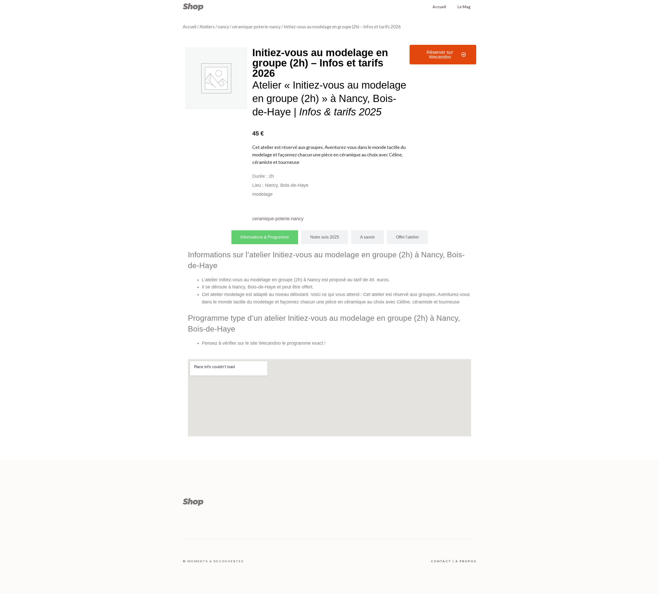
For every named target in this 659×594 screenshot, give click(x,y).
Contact (441, 561)
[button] (443, 54)
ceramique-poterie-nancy (256, 26)
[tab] (264, 237)
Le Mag (464, 6)
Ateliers (207, 26)
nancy (223, 26)
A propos (465, 561)
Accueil (439, 6)
